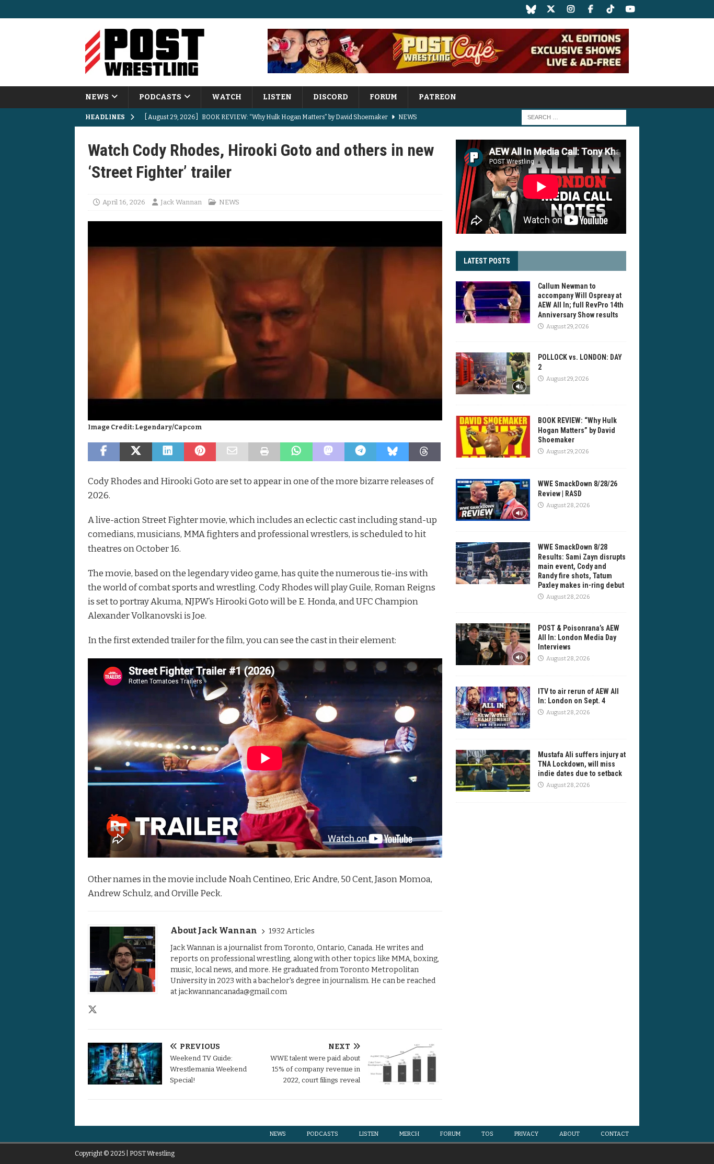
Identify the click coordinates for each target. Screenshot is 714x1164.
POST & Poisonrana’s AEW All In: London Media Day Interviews (578, 637)
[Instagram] (570, 9)
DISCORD (330, 97)
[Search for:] (574, 117)
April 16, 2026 (123, 202)
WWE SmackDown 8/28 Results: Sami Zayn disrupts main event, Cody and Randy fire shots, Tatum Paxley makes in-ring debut (582, 566)
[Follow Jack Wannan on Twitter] (92, 1009)
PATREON (437, 97)
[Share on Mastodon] (328, 451)
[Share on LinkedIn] (168, 451)
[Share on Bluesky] (392, 451)
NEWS (97, 97)
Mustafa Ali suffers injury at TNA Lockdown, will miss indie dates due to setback (582, 764)
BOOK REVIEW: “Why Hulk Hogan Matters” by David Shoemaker (577, 429)
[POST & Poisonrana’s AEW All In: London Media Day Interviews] (493, 644)
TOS (487, 1134)
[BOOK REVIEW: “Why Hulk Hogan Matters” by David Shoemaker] (493, 437)
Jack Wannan (181, 202)
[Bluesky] (531, 9)
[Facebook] (590, 9)
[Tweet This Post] (136, 451)
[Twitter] (551, 9)
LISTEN (277, 97)
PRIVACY (526, 1134)
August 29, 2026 (567, 326)
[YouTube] (630, 9)
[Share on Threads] (425, 451)
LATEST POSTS (487, 261)
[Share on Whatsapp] (296, 451)
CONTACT (615, 1134)
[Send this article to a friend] (232, 451)
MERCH (409, 1134)
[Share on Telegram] (360, 451)
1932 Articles (292, 931)
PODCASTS (160, 97)
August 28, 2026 (568, 505)
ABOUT (569, 1134)
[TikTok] (610, 9)
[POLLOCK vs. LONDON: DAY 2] (493, 373)
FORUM (383, 97)
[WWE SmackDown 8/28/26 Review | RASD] (493, 500)
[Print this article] (264, 451)
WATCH (226, 97)
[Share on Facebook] (104, 451)
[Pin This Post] (200, 451)
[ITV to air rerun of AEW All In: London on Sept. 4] (493, 707)
